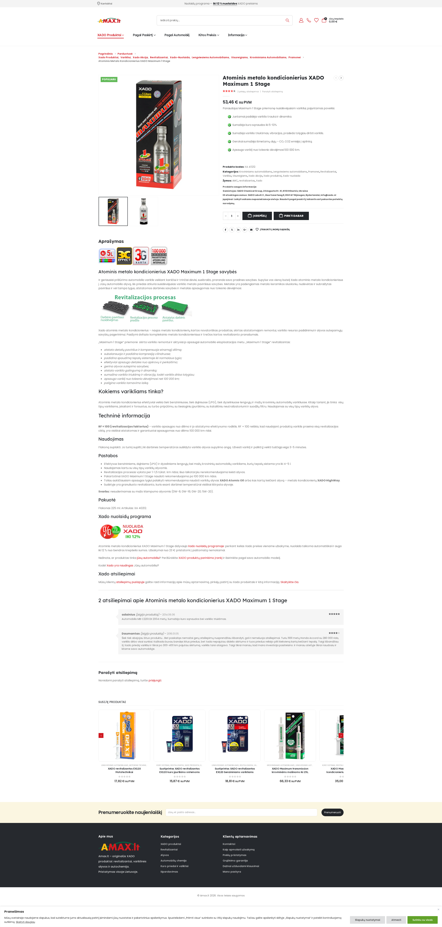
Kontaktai (229, 844)
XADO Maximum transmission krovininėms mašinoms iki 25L (290, 770)
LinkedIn (238, 229)
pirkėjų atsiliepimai (248, 91)
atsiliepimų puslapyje (130, 582)
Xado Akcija (255, 176)
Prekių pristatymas (234, 855)
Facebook (225, 229)
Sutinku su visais (422, 920)
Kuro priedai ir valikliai (174, 866)
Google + (245, 229)
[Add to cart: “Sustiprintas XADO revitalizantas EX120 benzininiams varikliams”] (234, 735)
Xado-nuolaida (291, 176)
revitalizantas (247, 180)
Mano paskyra (232, 871)
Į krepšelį (260, 216)
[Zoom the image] (119, 844)
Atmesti (396, 920)
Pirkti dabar (293, 216)
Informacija (236, 35)
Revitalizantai (328, 171)
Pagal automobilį (176, 35)
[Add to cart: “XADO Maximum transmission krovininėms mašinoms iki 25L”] (290, 735)
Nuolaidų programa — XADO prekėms (221, 4)
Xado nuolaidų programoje (206, 546)
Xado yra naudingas (120, 565)
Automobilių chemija (173, 860)
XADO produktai (109, 35)
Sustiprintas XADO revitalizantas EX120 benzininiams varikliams (235, 770)
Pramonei (313, 171)
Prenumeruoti (332, 812)
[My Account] (301, 20)
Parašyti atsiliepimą (272, 91)
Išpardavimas (169, 871)
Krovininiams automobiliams (255, 171)
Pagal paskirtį (143, 35)
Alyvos (165, 855)
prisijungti (154, 680)
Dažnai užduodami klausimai (241, 866)
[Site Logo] (109, 20)
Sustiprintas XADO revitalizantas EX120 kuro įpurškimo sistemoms (179, 770)
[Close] (438, 909)
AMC (235, 180)
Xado (259, 180)
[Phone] (308, 20)
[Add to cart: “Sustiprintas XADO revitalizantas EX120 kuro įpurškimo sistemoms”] (179, 735)
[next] (341, 78)
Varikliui (227, 176)
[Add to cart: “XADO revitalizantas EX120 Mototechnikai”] (124, 735)
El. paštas (251, 229)
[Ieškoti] (287, 20)
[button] (99, 135)
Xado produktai (272, 176)
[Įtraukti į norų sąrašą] (115, 735)
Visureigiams (240, 176)
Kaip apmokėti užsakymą (239, 849)
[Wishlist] (316, 20)
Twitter (232, 229)
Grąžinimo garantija (235, 860)
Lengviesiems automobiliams (290, 171)
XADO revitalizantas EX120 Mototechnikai (124, 770)
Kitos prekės (207, 35)
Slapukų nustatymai (367, 920)
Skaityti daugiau (25, 922)
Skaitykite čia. (290, 582)
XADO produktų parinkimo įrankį (200, 558)
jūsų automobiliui (148, 558)
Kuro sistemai (163, 765)
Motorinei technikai (138, 765)
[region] (221, 916)
